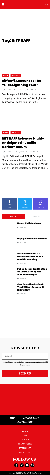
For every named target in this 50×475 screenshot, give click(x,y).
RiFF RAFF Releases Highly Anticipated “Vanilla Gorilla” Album (23, 142)
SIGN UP (25, 373)
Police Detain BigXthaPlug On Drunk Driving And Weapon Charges (32, 271)
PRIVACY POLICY (25, 444)
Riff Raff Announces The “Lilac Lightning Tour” (21, 83)
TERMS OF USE (25, 448)
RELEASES (16, 75)
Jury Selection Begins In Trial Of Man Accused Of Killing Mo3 (30, 287)
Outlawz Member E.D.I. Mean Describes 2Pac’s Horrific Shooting (30, 256)
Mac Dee (23, 227)
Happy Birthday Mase (29, 223)
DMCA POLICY (25, 452)
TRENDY (36, 216)
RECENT (13, 216)
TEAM (25, 435)
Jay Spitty (24, 278)
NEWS (5, 75)
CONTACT (25, 440)
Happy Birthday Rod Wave (32, 238)
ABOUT (25, 431)
